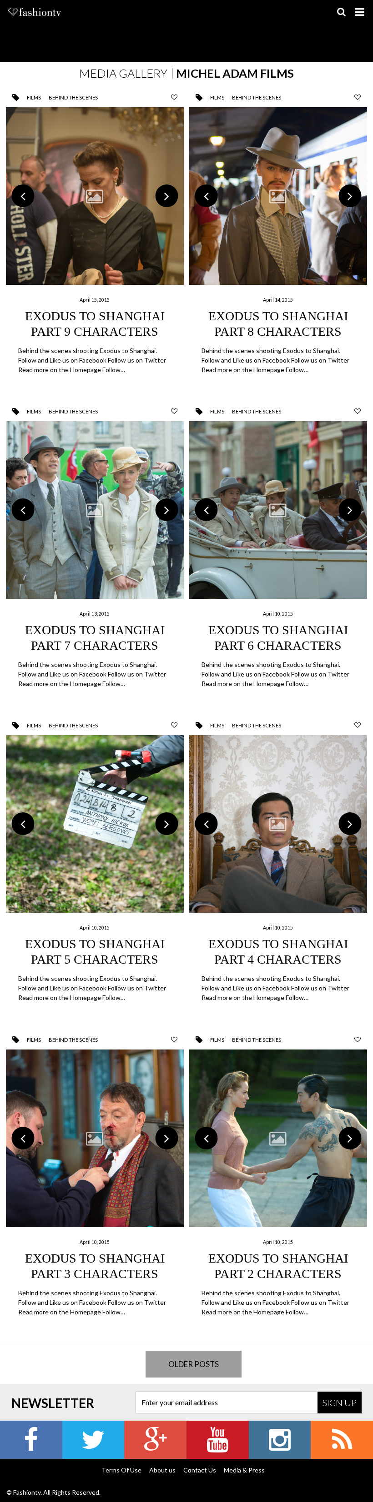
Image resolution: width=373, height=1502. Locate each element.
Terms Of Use (121, 1470)
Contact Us (199, 1470)
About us (162, 1470)
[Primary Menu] (359, 12)
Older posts (193, 1364)
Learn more (95, 242)
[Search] (341, 12)
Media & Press (244, 1470)
